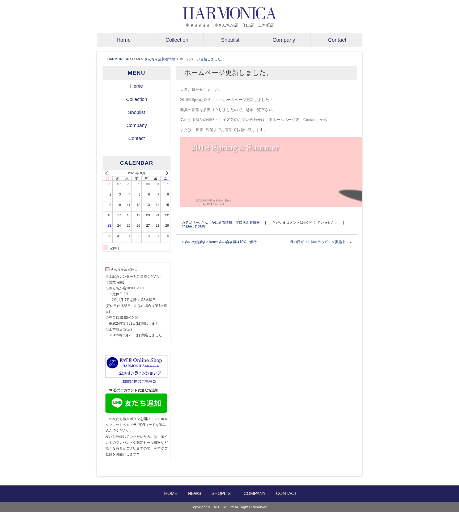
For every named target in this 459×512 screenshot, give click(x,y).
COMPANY (255, 493)
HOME (170, 493)
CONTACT (286, 493)
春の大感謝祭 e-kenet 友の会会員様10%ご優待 (219, 242)
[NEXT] (165, 173)
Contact (337, 40)
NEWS (194, 493)
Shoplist (230, 40)
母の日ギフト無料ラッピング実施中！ (321, 242)
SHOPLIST (222, 493)
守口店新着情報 (248, 223)
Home (124, 40)
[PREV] (108, 173)
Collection (176, 40)
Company (284, 40)
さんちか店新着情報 (216, 223)
